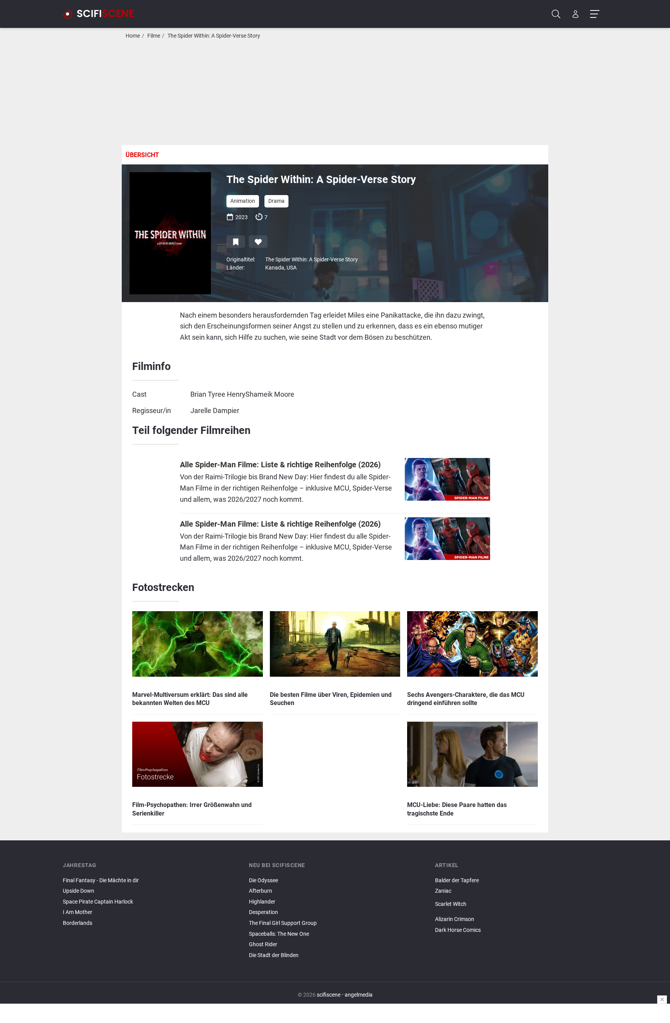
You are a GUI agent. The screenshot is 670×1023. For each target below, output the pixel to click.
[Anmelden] (575, 14)
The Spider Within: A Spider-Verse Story (214, 36)
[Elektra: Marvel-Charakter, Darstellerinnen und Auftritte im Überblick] (521, 913)
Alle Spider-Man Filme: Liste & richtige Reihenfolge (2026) (280, 464)
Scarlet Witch (450, 904)
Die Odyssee (263, 880)
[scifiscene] (101, 14)
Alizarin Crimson (454, 919)
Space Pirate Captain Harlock (98, 902)
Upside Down (78, 891)
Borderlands (77, 923)
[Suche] (556, 14)
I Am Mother (77, 912)
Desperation (263, 912)
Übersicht (142, 155)
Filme (153, 36)
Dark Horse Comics (458, 930)
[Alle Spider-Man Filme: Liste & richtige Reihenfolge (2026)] (447, 483)
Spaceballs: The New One (279, 934)
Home (133, 36)
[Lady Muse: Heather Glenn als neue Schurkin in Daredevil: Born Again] (521, 910)
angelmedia (359, 995)
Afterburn (260, 891)
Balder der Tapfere (457, 880)
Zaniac (443, 891)
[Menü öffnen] (594, 14)
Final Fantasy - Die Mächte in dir (101, 880)
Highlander (262, 902)
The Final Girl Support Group (283, 923)
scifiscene (328, 995)
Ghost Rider (263, 944)
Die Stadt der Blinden (274, 955)
